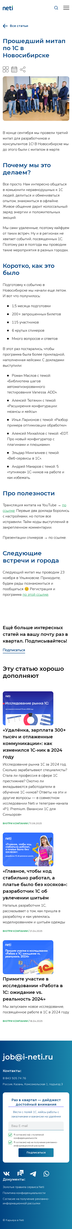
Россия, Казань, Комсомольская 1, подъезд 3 (33, 1084)
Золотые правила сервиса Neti (23, 1187)
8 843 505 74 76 (14, 1078)
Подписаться (14, 650)
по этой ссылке (35, 594)
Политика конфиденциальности (24, 1193)
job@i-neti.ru (28, 1057)
